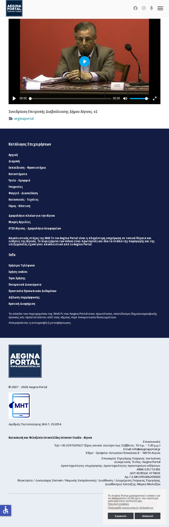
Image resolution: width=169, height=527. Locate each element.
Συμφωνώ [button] (120, 516)
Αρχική (13, 154)
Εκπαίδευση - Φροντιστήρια (27, 167)
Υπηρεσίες (16, 186)
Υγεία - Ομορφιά (19, 180)
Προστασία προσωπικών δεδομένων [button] (130, 507)
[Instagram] (144, 8)
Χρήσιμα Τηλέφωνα (22, 265)
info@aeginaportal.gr (146, 449)
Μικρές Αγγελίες (20, 222)
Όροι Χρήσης (17, 278)
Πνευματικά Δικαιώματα (25, 284)
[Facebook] (135, 8)
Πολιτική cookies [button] (118, 504)
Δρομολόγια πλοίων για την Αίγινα (32, 215)
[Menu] (160, 8)
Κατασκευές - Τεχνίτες (24, 199)
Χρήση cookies (18, 271)
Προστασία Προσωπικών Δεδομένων (32, 290)
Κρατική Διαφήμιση (22, 303)
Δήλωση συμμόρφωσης (24, 297)
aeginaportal (24, 118)
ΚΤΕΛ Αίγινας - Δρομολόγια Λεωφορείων (35, 228)
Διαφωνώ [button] (147, 516)
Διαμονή (14, 161)
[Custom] (151, 8)
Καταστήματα (18, 174)
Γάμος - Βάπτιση (19, 205)
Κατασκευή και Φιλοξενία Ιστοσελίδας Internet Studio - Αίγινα (50, 437)
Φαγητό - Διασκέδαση (23, 193)
